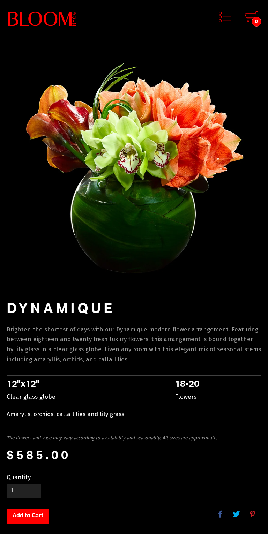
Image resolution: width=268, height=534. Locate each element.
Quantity (19, 477)
